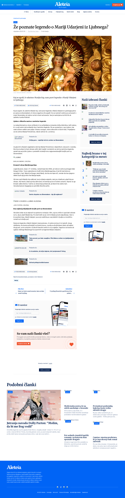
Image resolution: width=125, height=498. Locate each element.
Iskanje (27, 5)
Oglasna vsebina (87, 12)
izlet (96, 392)
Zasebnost (85, 492)
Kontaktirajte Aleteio (75, 492)
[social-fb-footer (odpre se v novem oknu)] (61, 487)
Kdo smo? (55, 492)
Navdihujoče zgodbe (39, 12)
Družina (97, 12)
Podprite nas (116, 5)
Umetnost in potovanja (19, 18)
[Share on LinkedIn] (67, 105)
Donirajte (49, 492)
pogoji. (34, 317)
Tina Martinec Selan (33, 31)
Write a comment (45, 370)
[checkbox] (15, 317)
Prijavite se (19, 321)
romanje (68, 421)
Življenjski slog (59, 12)
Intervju (50, 12)
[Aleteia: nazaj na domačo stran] (62, 4)
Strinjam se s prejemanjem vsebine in (26, 317)
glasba (10, 392)
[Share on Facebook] (63, 105)
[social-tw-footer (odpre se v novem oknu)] (64, 487)
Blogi (78, 12)
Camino (97, 423)
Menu (27, 12)
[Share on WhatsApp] (76, 105)
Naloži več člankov (96, 142)
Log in (50, 363)
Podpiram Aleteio (22, 343)
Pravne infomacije (64, 492)
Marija (16, 280)
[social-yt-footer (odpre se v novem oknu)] (57, 487)
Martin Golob (70, 12)
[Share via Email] (73, 105)
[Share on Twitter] (70, 105)
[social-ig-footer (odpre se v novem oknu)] (67, 487)
